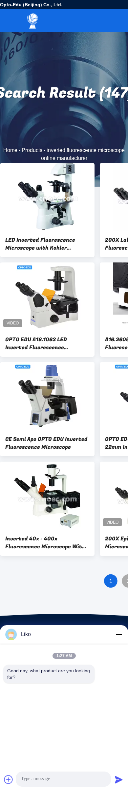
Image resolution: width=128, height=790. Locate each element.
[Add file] (8, 779)
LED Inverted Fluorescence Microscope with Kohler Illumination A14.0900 (40, 244)
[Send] (119, 779)
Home (10, 150)
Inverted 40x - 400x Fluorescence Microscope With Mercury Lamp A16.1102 (45, 543)
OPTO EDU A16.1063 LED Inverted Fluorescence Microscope (36, 343)
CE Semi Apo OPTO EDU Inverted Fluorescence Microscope (46, 443)
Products (32, 150)
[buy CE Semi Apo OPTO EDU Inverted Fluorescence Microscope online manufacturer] (47, 396)
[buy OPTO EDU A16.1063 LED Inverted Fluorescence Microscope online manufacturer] (47, 296)
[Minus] (119, 634)
